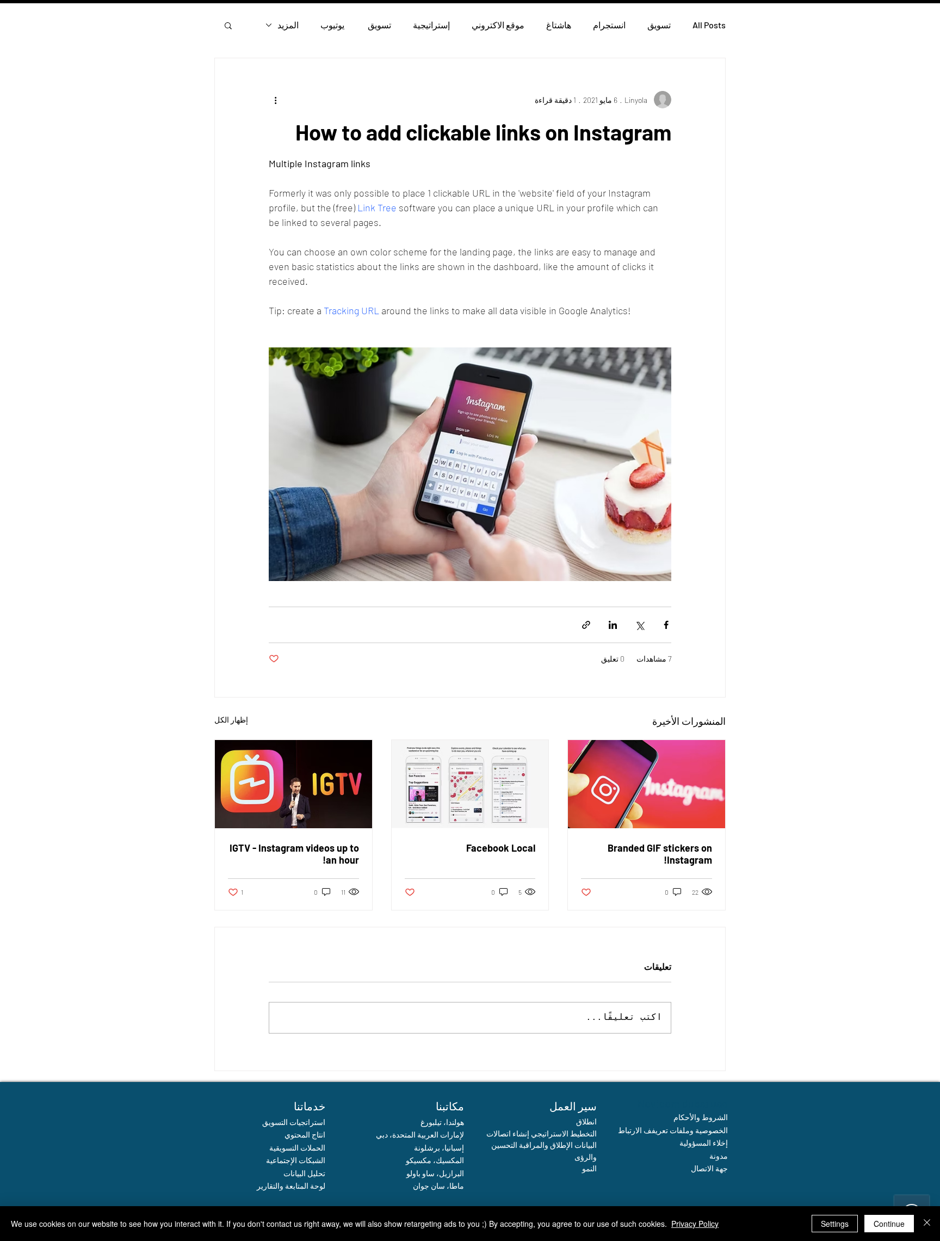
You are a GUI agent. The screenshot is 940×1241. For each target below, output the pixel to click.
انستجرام (609, 25)
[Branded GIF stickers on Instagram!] (646, 784)
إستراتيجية (431, 25)
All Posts (709, 25)
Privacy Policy (695, 1223)
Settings (835, 1223)
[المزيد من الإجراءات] (275, 99)
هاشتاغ (558, 25)
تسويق (659, 25)
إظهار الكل (231, 719)
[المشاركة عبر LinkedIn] (613, 625)
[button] (228, 25)
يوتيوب (332, 25)
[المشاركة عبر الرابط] (586, 625)
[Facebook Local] (470, 784)
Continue (889, 1223)
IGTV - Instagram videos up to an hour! (294, 854)
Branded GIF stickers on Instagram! (660, 854)
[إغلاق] (926, 1223)
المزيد (288, 25)
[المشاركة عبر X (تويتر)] (639, 625)
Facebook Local (500, 848)
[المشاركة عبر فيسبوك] (666, 625)
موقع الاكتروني (498, 25)
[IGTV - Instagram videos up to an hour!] (293, 784)
